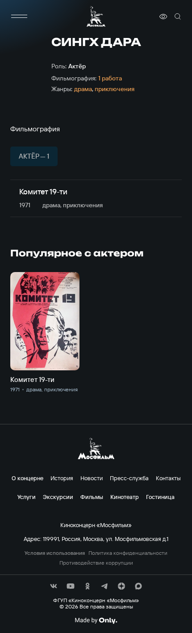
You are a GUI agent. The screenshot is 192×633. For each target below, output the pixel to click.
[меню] (19, 16)
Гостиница (160, 496)
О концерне (27, 478)
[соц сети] (54, 586)
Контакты (168, 478)
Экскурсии (58, 496)
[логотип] (96, 16)
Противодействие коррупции (96, 563)
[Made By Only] (96, 620)
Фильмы (91, 496)
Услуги (26, 496)
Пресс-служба (129, 478)
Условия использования (55, 553)
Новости (91, 478)
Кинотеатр (124, 496)
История (61, 478)
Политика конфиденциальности (127, 553)
